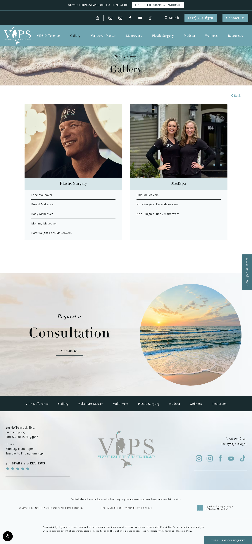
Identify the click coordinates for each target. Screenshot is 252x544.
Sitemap (147, 507)
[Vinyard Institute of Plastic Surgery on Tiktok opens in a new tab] (150, 18)
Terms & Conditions (110, 507)
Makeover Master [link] (103, 35)
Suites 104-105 (15, 432)
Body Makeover (42, 214)
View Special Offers (247, 272)
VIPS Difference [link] (48, 35)
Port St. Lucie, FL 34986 (22, 437)
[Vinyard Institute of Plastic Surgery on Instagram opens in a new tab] (110, 18)
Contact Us (235, 17)
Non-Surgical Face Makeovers (158, 204)
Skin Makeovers (148, 195)
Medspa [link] (189, 35)
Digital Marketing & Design (219, 508)
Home (118, 56)
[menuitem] (110, 18)
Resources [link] (235, 35)
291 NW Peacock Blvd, (20, 427)
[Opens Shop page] (97, 18)
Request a (69, 327)
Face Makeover (41, 195)
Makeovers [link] (134, 35)
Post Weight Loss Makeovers (51, 233)
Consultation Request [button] (228, 540)
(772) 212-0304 (183, 530)
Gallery (132, 56)
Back (237, 95)
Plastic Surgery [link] (163, 35)
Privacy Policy (132, 507)
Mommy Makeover (44, 223)
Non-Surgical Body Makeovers (158, 214)
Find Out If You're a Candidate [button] (158, 5)
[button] (8, 536)
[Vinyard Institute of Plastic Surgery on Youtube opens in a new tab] (140, 18)
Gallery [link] (75, 35)
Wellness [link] (211, 35)
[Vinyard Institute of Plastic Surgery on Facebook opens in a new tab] (130, 18)
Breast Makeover (43, 204)
